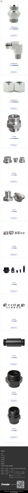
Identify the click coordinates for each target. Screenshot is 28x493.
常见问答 (6, 473)
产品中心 (3, 455)
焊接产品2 (14, 355)
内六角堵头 (14, 173)
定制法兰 (14, 209)
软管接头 (2, 472)
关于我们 (3, 459)
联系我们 (3, 463)
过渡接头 (2, 468)
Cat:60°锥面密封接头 (14, 29)
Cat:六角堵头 (14, 175)
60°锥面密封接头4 (14, 100)
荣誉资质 (6, 470)
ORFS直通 (14, 136)
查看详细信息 (13, 35)
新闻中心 (3, 461)
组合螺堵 (14, 319)
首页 (2, 453)
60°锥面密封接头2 (14, 27)
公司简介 (6, 468)
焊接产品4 (14, 428)
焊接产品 (14, 282)
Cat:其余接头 (14, 211)
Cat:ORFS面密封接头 (14, 138)
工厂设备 (6, 472)
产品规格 (3, 457)
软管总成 (2, 470)
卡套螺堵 (14, 246)
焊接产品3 (14, 392)
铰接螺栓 (2, 473)
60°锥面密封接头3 (14, 63)
